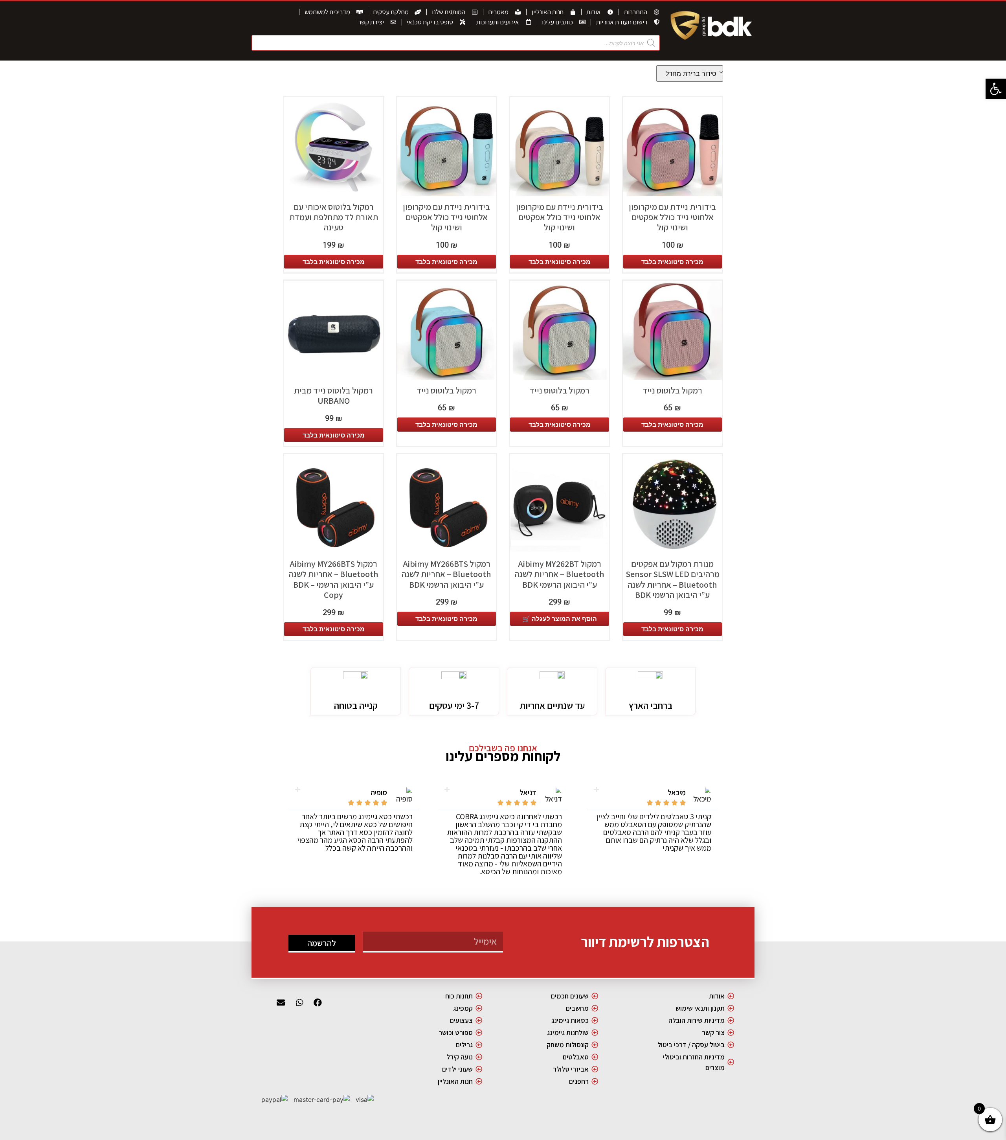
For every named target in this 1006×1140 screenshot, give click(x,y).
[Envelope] (281, 1003)
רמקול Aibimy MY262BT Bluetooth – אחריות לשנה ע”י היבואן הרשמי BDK (559, 574)
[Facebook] (318, 1003)
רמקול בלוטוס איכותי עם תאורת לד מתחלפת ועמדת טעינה (333, 217)
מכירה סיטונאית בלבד (672, 262)
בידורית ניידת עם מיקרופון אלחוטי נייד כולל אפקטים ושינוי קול (672, 217)
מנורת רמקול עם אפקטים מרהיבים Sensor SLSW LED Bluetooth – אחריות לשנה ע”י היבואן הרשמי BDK (673, 579)
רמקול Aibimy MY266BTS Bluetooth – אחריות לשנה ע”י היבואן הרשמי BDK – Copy (333, 579)
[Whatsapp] (299, 1003)
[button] (996, 89)
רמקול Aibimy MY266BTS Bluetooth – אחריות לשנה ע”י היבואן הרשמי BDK (446, 574)
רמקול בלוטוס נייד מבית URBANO (333, 395)
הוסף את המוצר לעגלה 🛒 (559, 619)
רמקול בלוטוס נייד (672, 390)
